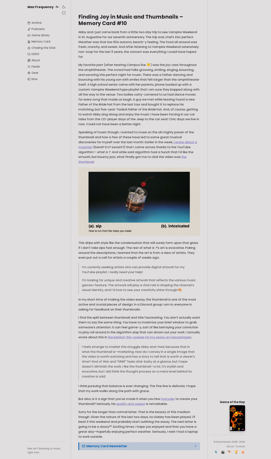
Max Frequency (40, 7)
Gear (35, 73)
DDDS (35, 54)
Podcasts (38, 29)
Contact (240, 446)
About (36, 60)
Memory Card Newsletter (106, 446)
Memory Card (41, 42)
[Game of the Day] (63, 12)
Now (34, 79)
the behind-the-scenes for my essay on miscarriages (149, 337)
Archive (37, 23)
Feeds (36, 66)
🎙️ (216, 452)
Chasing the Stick (43, 48)
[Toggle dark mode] (63, 7)
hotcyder (168, 399)
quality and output (130, 404)
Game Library (41, 35)
